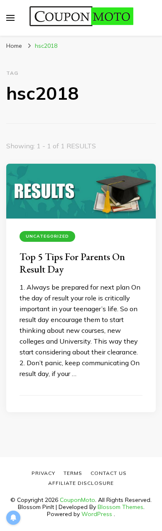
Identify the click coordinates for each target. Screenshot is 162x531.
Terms (73, 473)
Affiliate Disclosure (81, 483)
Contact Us (109, 473)
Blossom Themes (120, 507)
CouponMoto (77, 500)
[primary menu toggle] (10, 18)
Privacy (43, 473)
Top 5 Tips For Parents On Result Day (72, 262)
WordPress (96, 514)
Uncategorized (47, 236)
